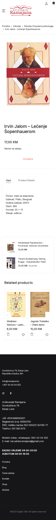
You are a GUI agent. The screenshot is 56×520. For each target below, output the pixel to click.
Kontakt (5, 478)
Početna (6, 26)
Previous (7, 315)
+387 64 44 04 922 (11, 385)
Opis (8, 180)
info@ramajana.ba (10, 381)
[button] (46, 4)
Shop (4, 484)
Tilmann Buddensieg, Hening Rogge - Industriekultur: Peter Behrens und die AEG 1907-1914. (33, 262)
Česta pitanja (8, 473)
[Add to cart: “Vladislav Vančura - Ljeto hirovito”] (8, 334)
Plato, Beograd (24, 199)
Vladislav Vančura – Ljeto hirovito (15, 325)
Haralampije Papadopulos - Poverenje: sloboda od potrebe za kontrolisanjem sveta (33, 245)
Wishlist (5, 490)
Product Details (26, 180)
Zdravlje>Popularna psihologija (38, 26)
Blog (4, 467)
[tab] (8, 180)
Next (48, 315)
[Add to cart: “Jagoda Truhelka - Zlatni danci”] (31, 334)
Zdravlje (17, 26)
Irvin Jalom (15, 126)
